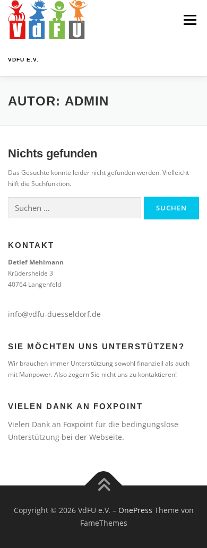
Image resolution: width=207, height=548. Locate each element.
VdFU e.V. (23, 60)
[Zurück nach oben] (104, 486)
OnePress (135, 510)
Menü (188, 19)
